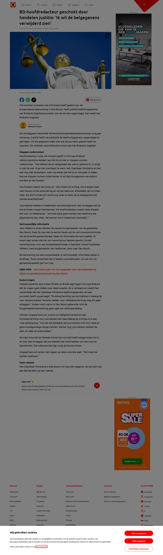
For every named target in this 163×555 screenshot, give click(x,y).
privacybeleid (41, 546)
